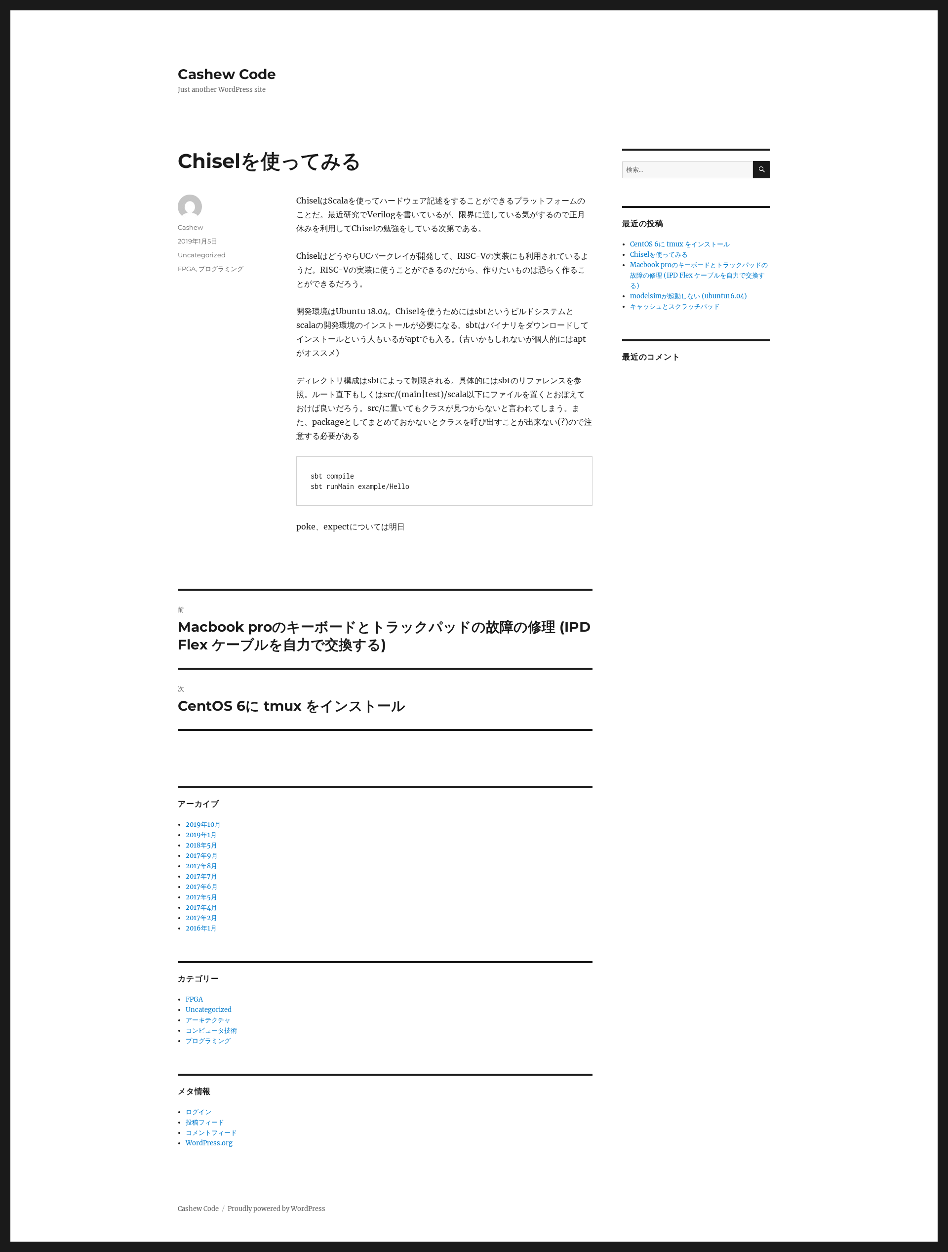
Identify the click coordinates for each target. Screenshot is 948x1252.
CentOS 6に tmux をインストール (680, 244)
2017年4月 (201, 907)
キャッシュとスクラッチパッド (675, 306)
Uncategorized (202, 255)
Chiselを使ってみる (659, 254)
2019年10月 (203, 824)
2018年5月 (201, 845)
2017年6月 (202, 887)
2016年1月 (201, 928)
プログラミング (220, 269)
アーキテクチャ (208, 1020)
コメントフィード (211, 1133)
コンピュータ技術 (211, 1030)
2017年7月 (201, 876)
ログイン (198, 1112)
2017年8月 (201, 866)
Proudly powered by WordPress (276, 1209)
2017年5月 (201, 897)
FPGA (187, 269)
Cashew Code (227, 74)
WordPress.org (209, 1143)
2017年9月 (202, 855)
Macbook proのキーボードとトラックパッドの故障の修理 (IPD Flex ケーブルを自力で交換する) (699, 275)
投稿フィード (205, 1122)
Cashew (190, 227)
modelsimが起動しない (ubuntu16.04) (688, 296)
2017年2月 (201, 918)
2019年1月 (201, 835)
